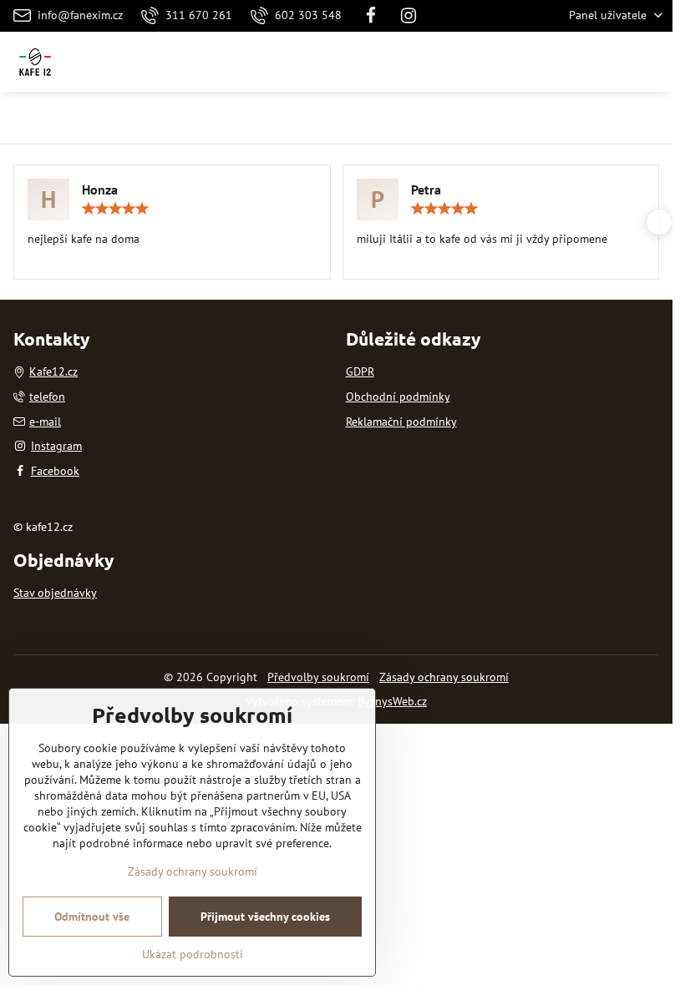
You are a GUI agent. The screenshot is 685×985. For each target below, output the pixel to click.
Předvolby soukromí (318, 676)
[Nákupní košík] (612, 61)
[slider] (115, 208)
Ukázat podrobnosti (192, 954)
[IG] (409, 16)
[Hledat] (572, 61)
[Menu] (652, 61)
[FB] (371, 16)
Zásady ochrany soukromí (444, 676)
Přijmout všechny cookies (265, 916)
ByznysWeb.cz (392, 701)
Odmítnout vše (91, 916)
